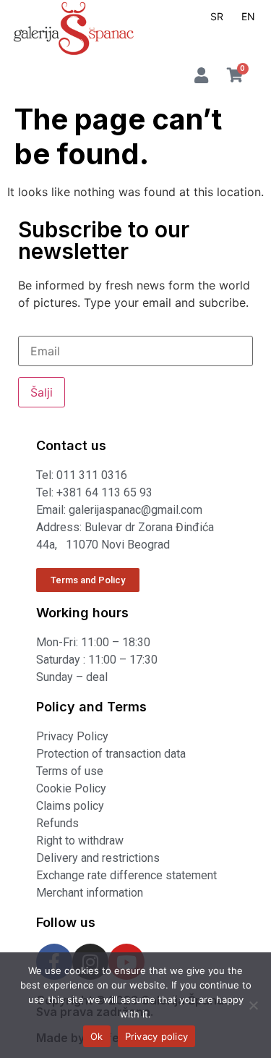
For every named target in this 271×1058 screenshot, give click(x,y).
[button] (248, 38)
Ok (96, 1036)
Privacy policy (157, 1036)
